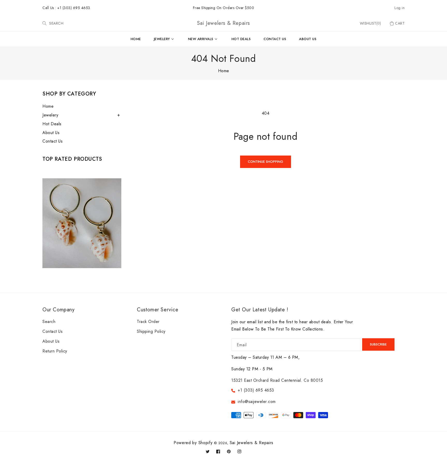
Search (48, 322)
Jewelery (50, 115)
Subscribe (378, 344)
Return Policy (54, 351)
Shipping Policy (151, 331)
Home (223, 71)
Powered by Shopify (193, 443)
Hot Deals (52, 124)
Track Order (148, 322)
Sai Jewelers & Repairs (251, 443)
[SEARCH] (45, 23)
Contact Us (52, 141)
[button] (44, 23)
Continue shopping (265, 161)
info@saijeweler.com (257, 402)
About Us (50, 133)
